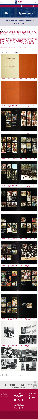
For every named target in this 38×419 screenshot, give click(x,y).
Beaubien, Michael (13, 31)
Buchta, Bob (2, 32)
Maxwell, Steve (26, 39)
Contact (30, 395)
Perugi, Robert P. (10, 41)
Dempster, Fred (9, 34)
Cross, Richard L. (21, 33)
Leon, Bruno (14, 38)
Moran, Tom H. (27, 40)
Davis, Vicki (3, 34)
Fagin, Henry (33, 34)
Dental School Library (4, 397)
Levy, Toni (18, 38)
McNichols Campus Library (4, 394)
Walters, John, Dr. (11, 46)
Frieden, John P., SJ (8, 35)
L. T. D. (10, 38)
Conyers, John (8, 33)
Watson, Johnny (29, 46)
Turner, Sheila (33, 44)
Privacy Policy (4, 416)
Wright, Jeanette (24, 47)
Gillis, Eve (23, 35)
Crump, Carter (27, 33)
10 (11, 52)
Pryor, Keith (9, 42)
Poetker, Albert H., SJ (17, 41)
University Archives (15, 6)
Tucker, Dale (27, 44)
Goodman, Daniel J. (29, 35)
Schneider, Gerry (20, 43)
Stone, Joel (12, 44)
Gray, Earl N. (5, 37)
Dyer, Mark (29, 34)
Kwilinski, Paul (5, 38)
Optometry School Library (4, 400)
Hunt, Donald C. (32, 37)
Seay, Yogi (25, 43)
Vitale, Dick (6, 46)
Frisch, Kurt (14, 35)
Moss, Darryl (33, 40)
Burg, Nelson (20, 32)
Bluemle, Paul (25, 31)
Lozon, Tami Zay (30, 38)
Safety (21, 412)
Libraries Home (3, 6)
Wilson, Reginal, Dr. (11, 47)
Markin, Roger (13, 39)
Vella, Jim (2, 46)
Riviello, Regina (30, 42)
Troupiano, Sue (22, 44)
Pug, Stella (13, 42)
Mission (3, 412)
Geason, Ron (19, 35)
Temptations (16, 44)
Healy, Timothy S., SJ (25, 37)
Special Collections (27, 6)
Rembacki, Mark (24, 42)
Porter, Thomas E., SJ (32, 41)
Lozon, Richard (23, 38)
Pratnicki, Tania (3, 42)
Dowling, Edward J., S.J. (22, 34)
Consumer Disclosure (24, 416)
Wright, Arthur (18, 47)
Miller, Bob (17, 40)
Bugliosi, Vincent (8, 32)
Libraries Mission (32, 393)
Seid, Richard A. (30, 43)
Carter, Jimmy (34, 32)
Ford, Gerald (2, 35)
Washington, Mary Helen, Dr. (20, 46)
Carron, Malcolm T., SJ (27, 32)
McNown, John (5, 40)
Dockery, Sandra (15, 34)
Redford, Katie (18, 42)
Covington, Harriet (14, 33)
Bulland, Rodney (15, 32)
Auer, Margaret (6, 31)
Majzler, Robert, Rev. (6, 39)
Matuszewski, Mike (19, 39)
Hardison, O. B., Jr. (11, 37)
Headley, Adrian (18, 37)
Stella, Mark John (6, 44)
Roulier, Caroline (6, 43)
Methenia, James (11, 40)
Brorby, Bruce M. (32, 31)
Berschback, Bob (20, 31)
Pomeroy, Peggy (24, 41)
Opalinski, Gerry (3, 41)
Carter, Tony (2, 33)
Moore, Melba (21, 40)
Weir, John (6, 47)
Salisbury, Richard (13, 43)
